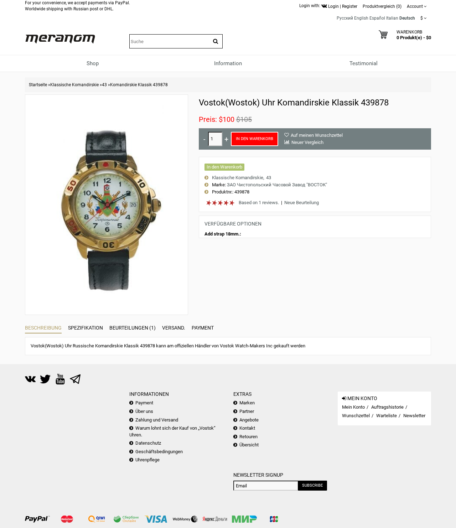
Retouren (248, 436)
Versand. (173, 328)
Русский (345, 18)
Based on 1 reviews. (259, 202)
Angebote (249, 420)
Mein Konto (353, 407)
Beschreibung (43, 328)
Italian (392, 18)
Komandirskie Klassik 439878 (139, 84)
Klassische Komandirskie (74, 84)
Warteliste (386, 415)
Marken (247, 402)
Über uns (144, 411)
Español (377, 18)
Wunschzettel (356, 415)
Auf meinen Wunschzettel (317, 135)
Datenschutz (148, 443)
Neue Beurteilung (301, 202)
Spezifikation (85, 328)
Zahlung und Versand (156, 420)
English (361, 18)
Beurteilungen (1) (132, 328)
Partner (246, 411)
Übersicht (249, 444)
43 (104, 84)
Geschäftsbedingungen (159, 451)
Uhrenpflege (147, 459)
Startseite (38, 84)
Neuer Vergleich (307, 142)
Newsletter (414, 415)
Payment (203, 328)
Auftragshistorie (387, 407)
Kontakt (247, 428)
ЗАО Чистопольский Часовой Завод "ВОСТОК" (277, 184)
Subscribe (312, 485)
